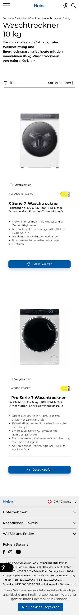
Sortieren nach (59, 83)
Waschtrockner (53, 18)
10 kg (67, 18)
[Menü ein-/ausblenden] (6, 5)
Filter (12, 83)
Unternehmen (15, 512)
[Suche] (73, 5)
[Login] (65, 5)
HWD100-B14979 (19, 388)
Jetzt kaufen (43, 264)
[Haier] (39, 5)
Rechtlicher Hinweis (20, 523)
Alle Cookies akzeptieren (40, 607)
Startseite (8, 18)
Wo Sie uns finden (18, 534)
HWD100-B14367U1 (21, 193)
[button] (10, 568)
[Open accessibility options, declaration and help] (3, 568)
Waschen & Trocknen (29, 18)
